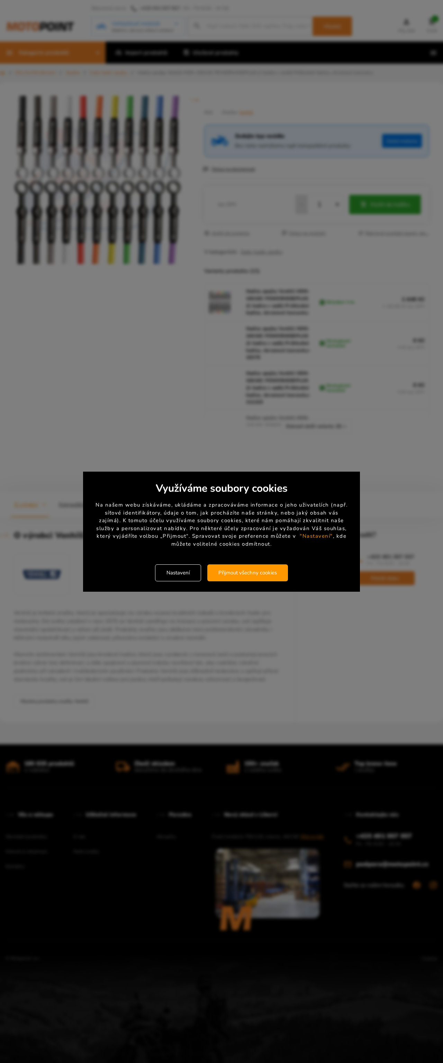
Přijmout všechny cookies (247, 572)
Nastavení (178, 572)
